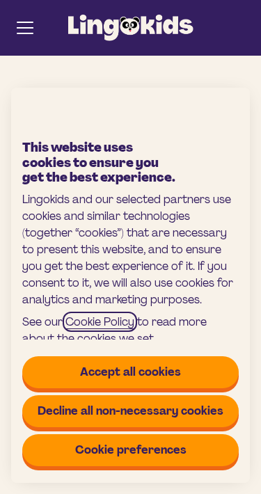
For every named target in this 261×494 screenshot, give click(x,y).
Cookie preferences (131, 450)
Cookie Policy (99, 321)
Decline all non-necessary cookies (130, 411)
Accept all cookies (130, 372)
